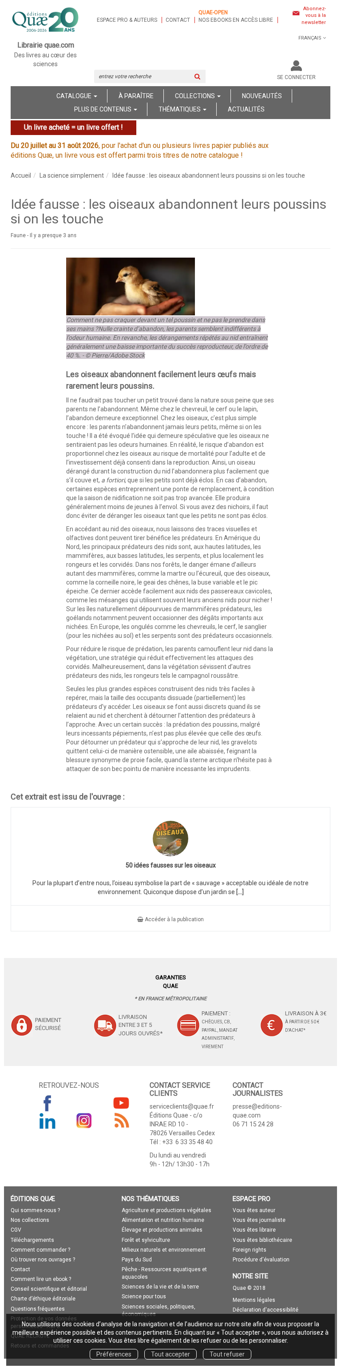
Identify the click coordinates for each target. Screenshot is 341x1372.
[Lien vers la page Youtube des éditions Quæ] (121, 1103)
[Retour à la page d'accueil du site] (46, 20)
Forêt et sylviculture (146, 1240)
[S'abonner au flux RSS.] (121, 1120)
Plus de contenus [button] (103, 109)
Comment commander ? (40, 1250)
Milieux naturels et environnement (164, 1250)
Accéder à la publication (173, 919)
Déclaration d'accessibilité (265, 1310)
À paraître (136, 95)
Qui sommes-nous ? (35, 1210)
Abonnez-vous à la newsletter (313, 15)
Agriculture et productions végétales (166, 1210)
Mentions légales (254, 1300)
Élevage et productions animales (162, 1230)
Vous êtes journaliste (259, 1220)
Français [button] (310, 38)
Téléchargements (32, 1240)
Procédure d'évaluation (261, 1260)
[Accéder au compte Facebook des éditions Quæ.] (47, 1103)
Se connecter (296, 77)
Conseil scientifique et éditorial (49, 1289)
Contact (178, 20)
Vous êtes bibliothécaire (262, 1240)
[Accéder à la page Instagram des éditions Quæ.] (84, 1120)
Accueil (21, 175)
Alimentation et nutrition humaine (163, 1220)
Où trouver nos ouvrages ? (43, 1260)
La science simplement (72, 175)
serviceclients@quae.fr (182, 1106)
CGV (16, 1230)
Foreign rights (249, 1250)
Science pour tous (144, 1296)
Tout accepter (170, 1354)
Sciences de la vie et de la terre (160, 1287)
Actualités (246, 109)
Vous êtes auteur (254, 1210)
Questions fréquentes (38, 1309)
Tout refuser (227, 1354)
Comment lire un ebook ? (41, 1279)
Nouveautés (262, 95)
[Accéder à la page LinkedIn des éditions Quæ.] (47, 1120)
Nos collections (30, 1220)
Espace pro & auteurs (127, 20)
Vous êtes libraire (254, 1230)
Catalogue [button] (74, 95)
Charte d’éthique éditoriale (43, 1299)
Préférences (113, 1354)
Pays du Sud (137, 1260)
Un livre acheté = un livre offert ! (73, 127)
